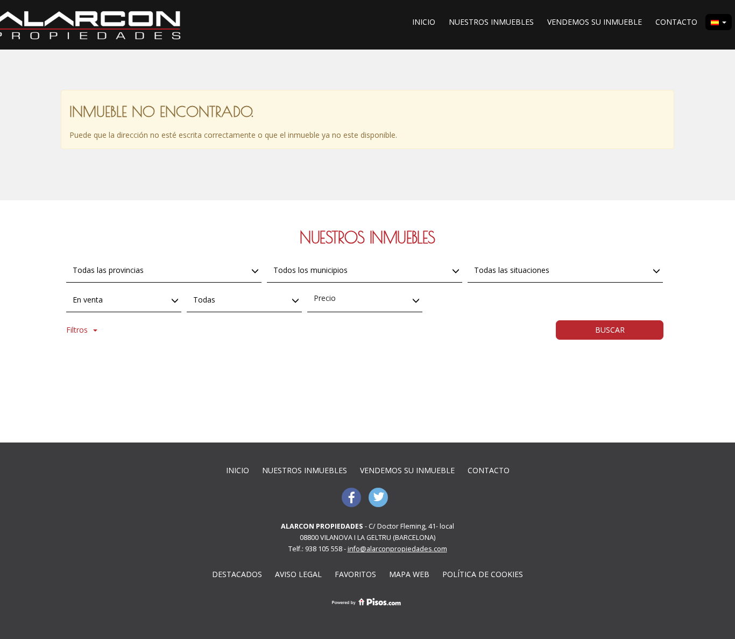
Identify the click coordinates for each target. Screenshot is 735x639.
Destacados (237, 574)
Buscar (610, 330)
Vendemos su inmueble (594, 22)
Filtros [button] (77, 330)
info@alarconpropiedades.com (397, 548)
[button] (718, 22)
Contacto (676, 22)
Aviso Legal (298, 574)
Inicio (423, 22)
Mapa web (409, 574)
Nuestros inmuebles (491, 22)
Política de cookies (482, 574)
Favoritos (355, 574)
